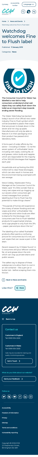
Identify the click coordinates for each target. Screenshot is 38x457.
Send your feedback (12, 380)
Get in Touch (12, 361)
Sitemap (5, 423)
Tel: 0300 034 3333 (12, 349)
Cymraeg (5, 4)
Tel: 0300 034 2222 (12, 338)
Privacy (4, 418)
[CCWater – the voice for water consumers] (10, 310)
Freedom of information (10, 413)
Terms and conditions (9, 428)
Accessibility (6, 408)
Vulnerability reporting (10, 433)
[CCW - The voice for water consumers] (8, 12)
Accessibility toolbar (15, 4)
